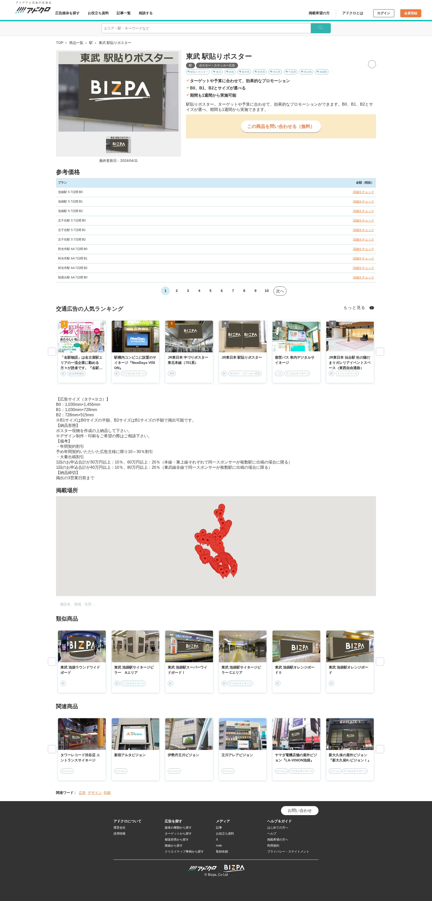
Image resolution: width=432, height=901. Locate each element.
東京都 (308, 71)
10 (267, 291)
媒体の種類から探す (178, 827)
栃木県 (246, 71)
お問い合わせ (300, 810)
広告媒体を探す (67, 13)
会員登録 (410, 13)
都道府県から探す (177, 839)
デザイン (95, 793)
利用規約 (273, 845)
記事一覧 (124, 13)
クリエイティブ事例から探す (184, 851)
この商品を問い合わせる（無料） (281, 126)
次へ (280, 291)
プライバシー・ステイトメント (288, 851)
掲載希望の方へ (277, 839)
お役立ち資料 (98, 13)
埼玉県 (276, 71)
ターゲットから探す (178, 833)
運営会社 (120, 827)
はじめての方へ (277, 827)
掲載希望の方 (319, 13)
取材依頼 (222, 851)
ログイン (383, 13)
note (219, 845)
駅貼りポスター (199, 71)
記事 (219, 827)
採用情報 (120, 833)
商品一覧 (76, 43)
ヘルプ (271, 833)
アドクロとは (352, 13)
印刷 (107, 793)
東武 (218, 71)
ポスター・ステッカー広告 (217, 65)
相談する (146, 13)
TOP (59, 43)
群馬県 (261, 71)
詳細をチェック (363, 192)
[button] (217, 561)
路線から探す (174, 845)
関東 (231, 71)
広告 (82, 793)
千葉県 (292, 71)
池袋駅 (323, 71)
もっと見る (355, 307)
